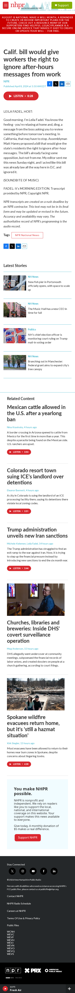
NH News (33, 276)
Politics (32, 329)
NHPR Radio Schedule (19, 903)
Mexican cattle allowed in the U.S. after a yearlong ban (36, 413)
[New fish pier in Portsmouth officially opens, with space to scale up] (14, 283)
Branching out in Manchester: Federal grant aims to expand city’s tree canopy (48, 365)
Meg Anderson (15, 648)
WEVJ (10, 942)
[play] (5, 988)
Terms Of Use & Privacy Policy (23, 918)
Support (63, 5)
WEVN (10, 945)
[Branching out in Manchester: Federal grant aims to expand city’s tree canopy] (14, 362)
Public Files (13, 925)
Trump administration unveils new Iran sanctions (37, 532)
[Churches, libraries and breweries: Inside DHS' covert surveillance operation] (36, 599)
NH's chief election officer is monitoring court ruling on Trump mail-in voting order (48, 338)
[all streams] (70, 988)
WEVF (10, 937)
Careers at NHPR (16, 911)
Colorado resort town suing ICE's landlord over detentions (35, 476)
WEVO (11, 948)
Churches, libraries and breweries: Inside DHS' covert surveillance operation (33, 631)
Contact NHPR (15, 896)
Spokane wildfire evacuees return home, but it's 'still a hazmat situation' (33, 726)
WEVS (10, 954)
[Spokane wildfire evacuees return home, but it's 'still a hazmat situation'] (36, 694)
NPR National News (27, 235)
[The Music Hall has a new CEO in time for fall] (14, 309)
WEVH (10, 940)
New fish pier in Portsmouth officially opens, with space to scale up (49, 285)
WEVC (10, 934)
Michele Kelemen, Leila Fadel (22, 543)
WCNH (11, 931)
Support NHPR (27, 837)
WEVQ (11, 951)
